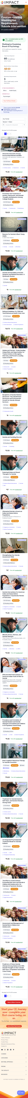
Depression (16, 167)
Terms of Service (5, 1037)
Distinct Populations (19, 324)
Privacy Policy (4, 1039)
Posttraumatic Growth (8, 411)
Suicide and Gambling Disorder (12, 437)
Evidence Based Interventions (10, 322)
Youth (11, 734)
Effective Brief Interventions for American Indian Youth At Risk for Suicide (12, 676)
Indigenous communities (9, 527)
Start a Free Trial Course (14, 1026)
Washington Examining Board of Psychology (11, 45)
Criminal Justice (7, 167)
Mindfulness (21, 208)
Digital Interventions (8, 897)
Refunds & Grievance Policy (8, 1044)
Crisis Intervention (8, 324)
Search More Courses (14, 1002)
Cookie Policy (4, 1042)
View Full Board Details (9, 100)
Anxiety (5, 208)
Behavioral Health (22, 138)
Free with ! (17, 172)
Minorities (18, 246)
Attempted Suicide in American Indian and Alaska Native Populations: (12, 513)
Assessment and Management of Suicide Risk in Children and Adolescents (13, 925)
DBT (5, 485)
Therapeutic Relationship (9, 854)
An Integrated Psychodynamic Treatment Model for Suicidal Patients (12, 841)
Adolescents (13, 208)
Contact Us (4, 1046)
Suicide (23, 167)
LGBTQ (18, 648)
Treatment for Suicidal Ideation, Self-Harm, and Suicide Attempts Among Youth (12, 800)
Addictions (23, 421)
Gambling (12, 446)
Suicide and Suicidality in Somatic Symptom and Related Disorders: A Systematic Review (13, 274)
